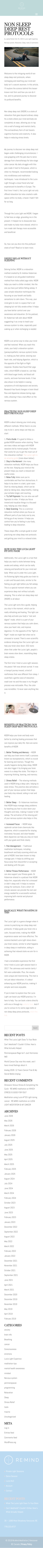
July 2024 (8, 1183)
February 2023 (10, 1217)
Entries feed (9, 1432)
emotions (8, 1353)
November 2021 (10, 1265)
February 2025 (10, 1168)
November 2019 (10, 1304)
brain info (8, 1334)
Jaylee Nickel (10, 39)
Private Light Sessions (15, 1471)
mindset (7, 1373)
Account (9, 1485)
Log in (6, 1427)
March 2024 (9, 1193)
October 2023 (9, 1202)
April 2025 (8, 1159)
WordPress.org (10, 1442)
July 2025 (8, 1144)
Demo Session (11, 1476)
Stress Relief (9, 1402)
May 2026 (8, 1120)
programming (9, 1387)
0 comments (34, 43)
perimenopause (10, 1382)
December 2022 (10, 1226)
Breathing (8, 1339)
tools (27, 43)
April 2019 (8, 1313)
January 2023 (9, 1222)
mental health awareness (14, 1368)
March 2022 (9, 1246)
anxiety (7, 1329)
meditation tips (10, 1363)
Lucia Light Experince (31, 39)
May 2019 (8, 1309)
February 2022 (10, 1251)
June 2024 (8, 1188)
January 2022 (9, 1255)
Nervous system (9, 43)
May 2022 (8, 1241)
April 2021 (8, 1284)
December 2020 (10, 1294)
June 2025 (8, 1149)
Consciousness (10, 1349)
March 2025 (9, 1164)
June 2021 (8, 1280)
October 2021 (9, 1270)
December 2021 (10, 1260)
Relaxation (18, 43)
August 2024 (9, 1178)
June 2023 (8, 1212)
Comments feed (10, 1437)
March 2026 (9, 1125)
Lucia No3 (10, 1480)
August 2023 (9, 1207)
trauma (7, 1411)
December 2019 (10, 1299)
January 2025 (9, 1173)
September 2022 (11, 1231)
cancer (7, 1344)
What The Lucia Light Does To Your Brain (20, 1039)
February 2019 (10, 1318)
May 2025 (8, 1154)
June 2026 (8, 1115)
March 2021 (9, 1289)
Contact (9, 1490)
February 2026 (10, 1130)
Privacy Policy (26, 1544)
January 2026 (9, 1135)
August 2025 (9, 1140)
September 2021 (11, 1275)
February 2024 (10, 1198)
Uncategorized (10, 1416)
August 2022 (9, 1236)
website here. (28, 1004)
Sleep (24, 43)
